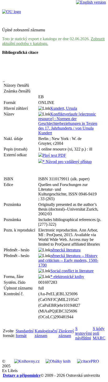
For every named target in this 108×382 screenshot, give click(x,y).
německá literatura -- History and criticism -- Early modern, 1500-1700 (68, 260)
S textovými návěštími (83, 333)
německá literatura (65, 250)
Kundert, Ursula (63, 108)
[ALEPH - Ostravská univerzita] (11, 11)
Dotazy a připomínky (22, 375)
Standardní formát (25, 333)
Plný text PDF (54, 155)
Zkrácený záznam (66, 333)
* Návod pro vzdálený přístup (67, 161)
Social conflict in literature (72, 271)
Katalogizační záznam (46, 333)
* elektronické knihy (67, 276)
